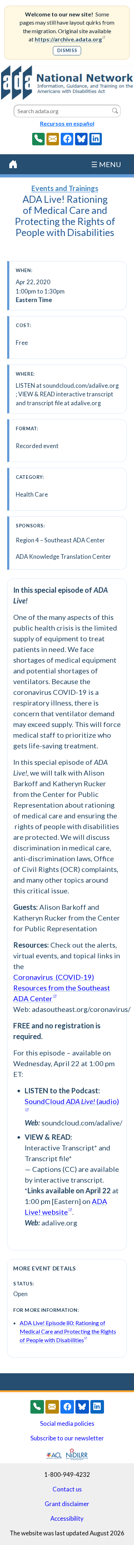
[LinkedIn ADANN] (95, 139)
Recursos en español (67, 123)
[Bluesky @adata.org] (81, 139)
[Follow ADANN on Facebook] (67, 139)
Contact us (67, 1489)
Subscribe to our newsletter (67, 1438)
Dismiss (67, 50)
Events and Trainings (64, 188)
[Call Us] (38, 139)
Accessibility (67, 1518)
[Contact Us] (52, 139)
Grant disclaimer (67, 1504)
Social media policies (67, 1423)
